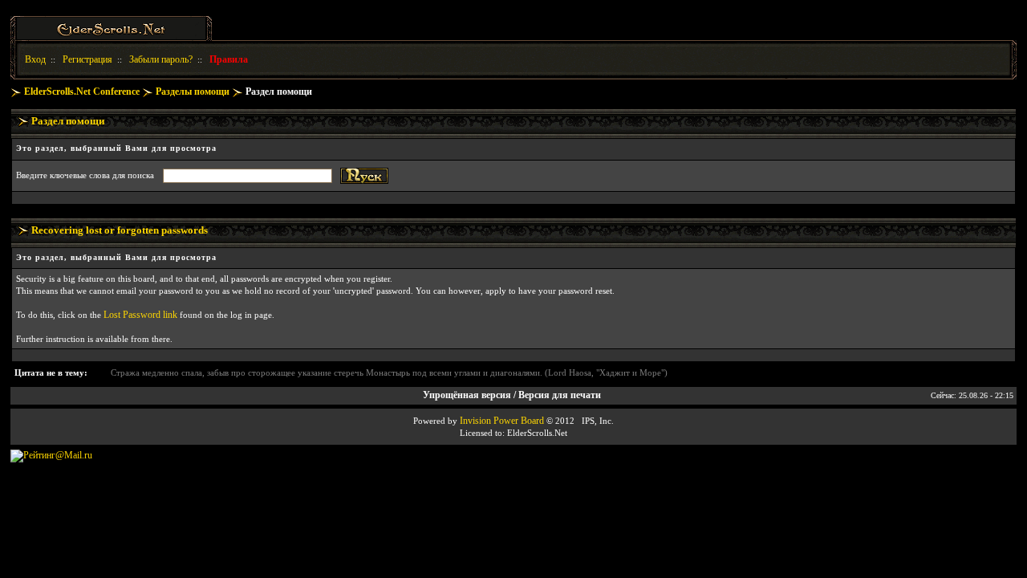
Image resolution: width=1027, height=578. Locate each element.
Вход (35, 59)
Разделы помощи (192, 91)
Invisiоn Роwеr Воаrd (502, 420)
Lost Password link (140, 314)
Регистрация (87, 59)
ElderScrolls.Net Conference (82, 91)
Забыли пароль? (161, 59)
